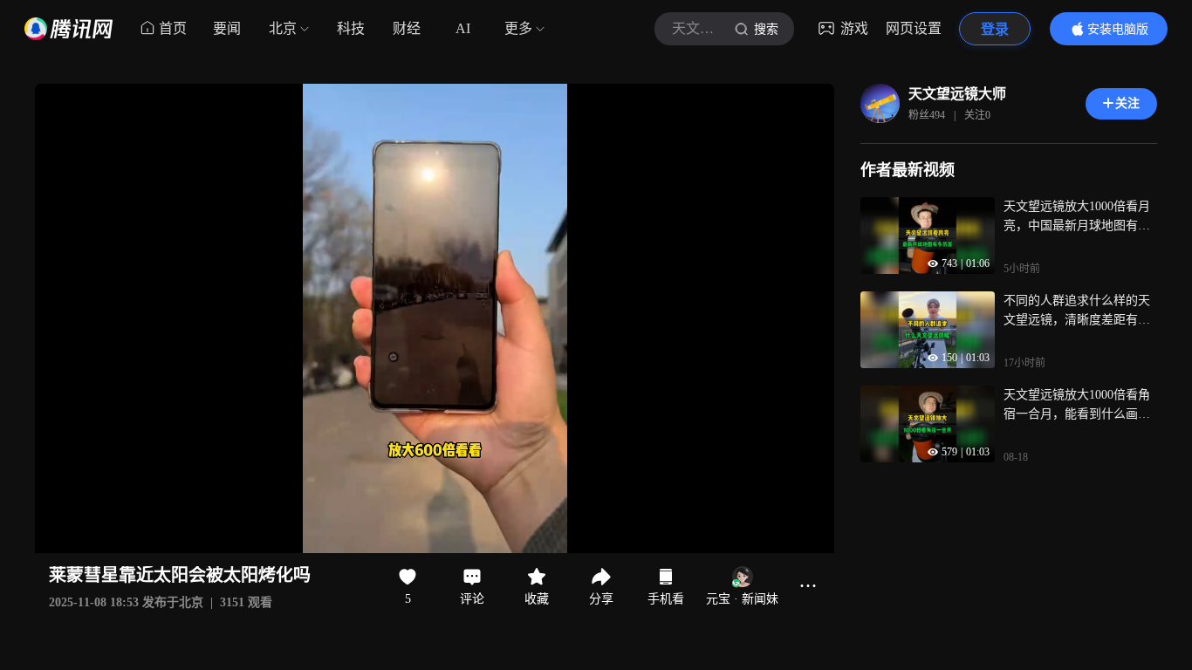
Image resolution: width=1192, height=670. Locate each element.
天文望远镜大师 (957, 93)
